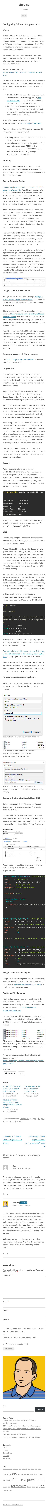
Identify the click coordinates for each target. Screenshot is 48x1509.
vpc (37, 1487)
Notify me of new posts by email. (15, 1344)
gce (36, 1469)
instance (5, 1474)
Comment (7, 1275)
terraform (18, 1486)
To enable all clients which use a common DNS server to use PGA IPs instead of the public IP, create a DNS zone (24, 654)
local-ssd (20, 1474)
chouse (16, 1202)
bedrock (15, 1469)
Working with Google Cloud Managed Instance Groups (12, 1139)
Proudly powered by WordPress (13, 1505)
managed (26, 1474)
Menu (24, 15)
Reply (5, 1194)
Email (6, 1310)
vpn (42, 1486)
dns (39, 1119)
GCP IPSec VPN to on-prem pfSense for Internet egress (32, 1088)
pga (4, 1121)
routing (8, 1121)
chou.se (24, 4)
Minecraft (6, 1456)
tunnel (29, 1487)
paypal (8, 1480)
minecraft (36, 1474)
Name (6, 1301)
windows (5, 1490)
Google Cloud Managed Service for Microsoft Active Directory (12, 1088)
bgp (20, 1469)
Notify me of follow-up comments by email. (19, 1338)
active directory (7, 1469)
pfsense (17, 1479)
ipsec (13, 1473)
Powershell (6, 1459)
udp (33, 1487)
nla (4, 1480)
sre (9, 1487)
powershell (35, 1479)
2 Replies (6, 30)
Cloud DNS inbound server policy (28, 984)
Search (5, 1406)
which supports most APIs (31, 123)
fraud (32, 1469)
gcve (42, 1119)
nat (41, 1474)
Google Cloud (24, 1119)
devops (24, 1469)
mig (31, 1474)
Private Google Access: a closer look (20, 359)
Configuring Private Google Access (14, 1434)
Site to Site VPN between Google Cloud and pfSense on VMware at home (12, 1103)
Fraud (5, 1447)
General (5, 1450)
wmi (10, 1490)
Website (6, 1319)
